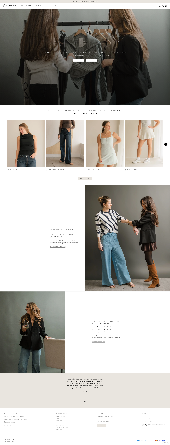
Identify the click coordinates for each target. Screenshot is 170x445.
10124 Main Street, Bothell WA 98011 (150, 418)
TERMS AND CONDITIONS (62, 427)
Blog (57, 5)
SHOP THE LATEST (60, 416)
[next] (165, 144)
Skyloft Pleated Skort (132, 169)
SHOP (22, 5)
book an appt (91, 60)
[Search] (163, 6)
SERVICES (29, 5)
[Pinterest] (10, 425)
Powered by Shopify (9, 441)
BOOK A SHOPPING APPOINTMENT (57, 246)
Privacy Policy (59, 429)
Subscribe (101, 425)
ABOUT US (49, 5)
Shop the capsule (85, 178)
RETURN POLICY (60, 423)
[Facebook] (4, 425)
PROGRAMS (39, 5)
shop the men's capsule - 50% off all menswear (85, 1)
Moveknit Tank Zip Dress (93, 169)
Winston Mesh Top (12, 169)
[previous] (4, 144)
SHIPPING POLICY (60, 425)
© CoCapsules (9, 439)
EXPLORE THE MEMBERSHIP (98, 341)
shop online (78, 60)
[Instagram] (7, 425)
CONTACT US (59, 420)
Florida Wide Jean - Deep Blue (55, 169)
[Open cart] (166, 6)
